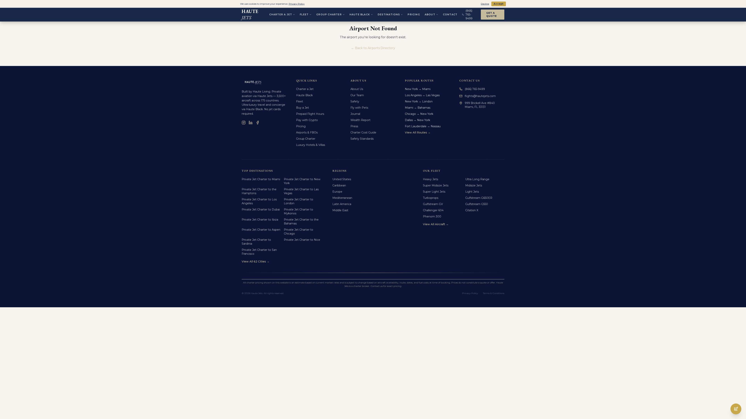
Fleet (304, 14)
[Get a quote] (735, 408)
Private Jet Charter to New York (302, 181)
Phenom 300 (432, 216)
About (430, 14)
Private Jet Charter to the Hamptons (259, 191)
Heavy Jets (430, 179)
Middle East (340, 210)
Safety (354, 101)
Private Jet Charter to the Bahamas (301, 221)
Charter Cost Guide (363, 132)
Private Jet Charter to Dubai (261, 209)
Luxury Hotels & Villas (310, 145)
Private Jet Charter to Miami (261, 179)
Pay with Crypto (307, 120)
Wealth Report (360, 120)
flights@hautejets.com (480, 96)
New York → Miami (418, 89)
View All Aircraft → (436, 224)
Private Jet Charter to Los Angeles (259, 201)
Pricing (414, 14)
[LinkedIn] (251, 123)
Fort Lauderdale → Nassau (423, 126)
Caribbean (339, 185)
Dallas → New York (417, 120)
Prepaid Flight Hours (310, 114)
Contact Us (469, 80)
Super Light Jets (434, 191)
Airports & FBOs (307, 132)
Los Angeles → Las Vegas (422, 95)
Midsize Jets (473, 185)
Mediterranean (342, 198)
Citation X (471, 210)
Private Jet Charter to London (298, 201)
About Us (356, 89)
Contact (450, 14)
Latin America (341, 204)
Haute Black (359, 14)
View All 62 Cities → (255, 261)
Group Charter (329, 14)
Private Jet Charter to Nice (302, 240)
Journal (355, 114)
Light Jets (472, 191)
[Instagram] (244, 123)
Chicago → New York (419, 114)
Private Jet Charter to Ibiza (260, 219)
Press (354, 126)
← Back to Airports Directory (373, 48)
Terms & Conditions (493, 293)
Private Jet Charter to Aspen (261, 229)
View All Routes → (418, 132)
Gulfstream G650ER (478, 198)
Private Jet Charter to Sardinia (256, 241)
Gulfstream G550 (476, 204)
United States (341, 179)
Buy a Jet (302, 107)
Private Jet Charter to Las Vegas (301, 191)
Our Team (357, 95)
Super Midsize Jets (435, 185)
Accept (499, 3)
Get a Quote (491, 14)
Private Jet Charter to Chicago (298, 231)
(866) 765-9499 (475, 89)
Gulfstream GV (433, 204)
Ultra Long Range (477, 179)
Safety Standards (362, 138)
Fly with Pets (359, 107)
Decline (485, 3)
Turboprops (430, 198)
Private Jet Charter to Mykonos (298, 211)
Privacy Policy (470, 293)
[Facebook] (258, 123)
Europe (337, 191)
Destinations (389, 14)
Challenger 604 (433, 210)
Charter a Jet (280, 14)
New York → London (419, 101)
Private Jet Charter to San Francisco (259, 251)
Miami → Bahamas (417, 107)
